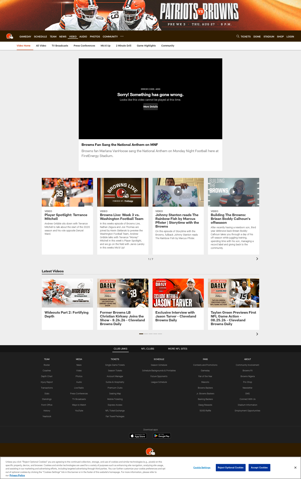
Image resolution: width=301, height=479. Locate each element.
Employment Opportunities (247, 410)
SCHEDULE (159, 359)
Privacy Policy (17, 475)
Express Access (115, 405)
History (47, 410)
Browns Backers (205, 387)
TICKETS (115, 359)
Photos (79, 376)
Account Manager (115, 376)
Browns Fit (248, 370)
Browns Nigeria (248, 376)
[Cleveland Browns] (150, 452)
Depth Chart (46, 376)
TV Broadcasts (79, 399)
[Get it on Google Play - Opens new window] (162, 437)
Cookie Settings (201, 467)
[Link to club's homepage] (10, 36)
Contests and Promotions (205, 365)
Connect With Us (248, 399)
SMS (247, 393)
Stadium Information (247, 405)
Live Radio (79, 387)
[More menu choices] (122, 36)
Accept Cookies (259, 467)
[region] (150, 468)
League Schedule (159, 382)
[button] (150, 106)
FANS (205, 359)
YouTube (79, 410)
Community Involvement (247, 365)
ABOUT (247, 359)
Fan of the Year (205, 376)
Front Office (46, 405)
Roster (47, 365)
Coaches (47, 370)
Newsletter (247, 387)
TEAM (46, 359)
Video (79, 370)
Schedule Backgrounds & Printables (159, 370)
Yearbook (47, 416)
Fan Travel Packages (115, 416)
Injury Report (47, 382)
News (79, 365)
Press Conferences (79, 393)
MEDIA (79, 359)
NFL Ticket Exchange (115, 410)
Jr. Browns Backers (205, 393)
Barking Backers (205, 399)
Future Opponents (158, 376)
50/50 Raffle (205, 410)
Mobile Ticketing (115, 399)
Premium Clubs (115, 387)
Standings (47, 399)
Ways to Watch (79, 405)
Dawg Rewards (205, 405)
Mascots (205, 382)
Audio (79, 382)
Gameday (205, 370)
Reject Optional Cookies (231, 467)
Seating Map (115, 393)
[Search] (238, 36)
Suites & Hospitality (115, 382)
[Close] (295, 468)
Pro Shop (247, 382)
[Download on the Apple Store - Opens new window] (138, 436)
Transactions (47, 387)
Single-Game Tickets (115, 365)
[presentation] (257, 259)
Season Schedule (159, 365)
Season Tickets (115, 370)
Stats (46, 393)
